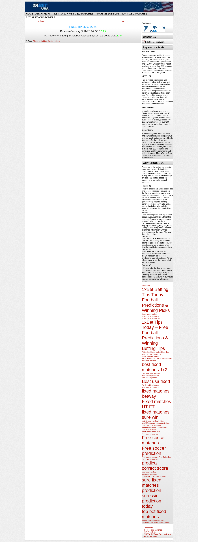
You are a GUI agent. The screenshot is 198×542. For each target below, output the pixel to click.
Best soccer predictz (149, 378)
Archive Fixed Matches (77, 13)
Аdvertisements (150, 536)
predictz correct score (155, 465)
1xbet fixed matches (149, 314)
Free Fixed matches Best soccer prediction (99, 7)
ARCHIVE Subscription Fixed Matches (121, 13)
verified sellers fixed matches (153, 520)
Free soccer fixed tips (150, 434)
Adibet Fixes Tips (162, 352)
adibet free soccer (148, 358)
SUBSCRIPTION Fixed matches (154, 476)
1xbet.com (146, 286)
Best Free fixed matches (151, 373)
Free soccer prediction (154, 450)
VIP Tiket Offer (147, 522)
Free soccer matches (154, 440)
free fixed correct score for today (154, 427)
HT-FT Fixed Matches (150, 459)
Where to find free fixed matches (46, 41)
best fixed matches (149, 361)
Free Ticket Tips (165, 457)
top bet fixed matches (154, 514)
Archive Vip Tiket (47, 13)
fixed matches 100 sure (150, 387)
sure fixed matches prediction (151, 485)
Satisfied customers (40, 17)
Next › (124, 21)
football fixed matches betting (153, 421)
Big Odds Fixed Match (150, 385)
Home (29, 13)
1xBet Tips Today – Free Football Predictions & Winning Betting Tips (155, 335)
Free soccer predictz (150, 457)
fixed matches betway (156, 393)
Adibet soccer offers (164, 358)
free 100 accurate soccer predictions (156, 423)
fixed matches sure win (156, 414)
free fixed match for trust (151, 432)
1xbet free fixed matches (151, 318)
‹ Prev (41, 21)
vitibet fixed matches (162, 522)
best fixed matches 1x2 (154, 367)
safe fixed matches (149, 472)
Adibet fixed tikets (148, 352)
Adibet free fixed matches (151, 354)
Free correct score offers (151, 425)
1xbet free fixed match (150, 316)
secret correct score (149, 474)
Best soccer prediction (150, 375)
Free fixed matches (149, 430)
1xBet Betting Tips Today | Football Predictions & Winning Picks (156, 300)
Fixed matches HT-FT (156, 404)
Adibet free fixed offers (150, 356)
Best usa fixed (156, 381)
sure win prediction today (151, 501)
